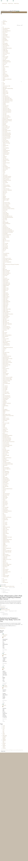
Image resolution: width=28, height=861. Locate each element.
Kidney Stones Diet (6, 364)
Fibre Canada (5, 243)
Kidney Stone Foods (7, 361)
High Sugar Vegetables (7, 323)
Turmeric (4, 515)
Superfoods (5, 74)
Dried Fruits (5, 212)
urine (4, 520)
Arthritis (4, 104)
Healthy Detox (5, 297)
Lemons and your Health (7, 377)
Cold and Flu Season (7, 177)
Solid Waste (5, 482)
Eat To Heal (5, 219)
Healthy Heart (5, 302)
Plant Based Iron (6, 436)
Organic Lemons (6, 418)
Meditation (5, 401)
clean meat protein (6, 167)
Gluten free (5, 46)
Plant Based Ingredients (7, 435)
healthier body (5, 287)
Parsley (4, 424)
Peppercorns (5, 429)
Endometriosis (5, 40)
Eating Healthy (5, 222)
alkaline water (5, 93)
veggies (4, 544)
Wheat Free (5, 566)
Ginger (4, 265)
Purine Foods (5, 451)
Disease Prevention (7, 207)
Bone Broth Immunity (7, 134)
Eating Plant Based (6, 223)
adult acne (5, 87)
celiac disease (5, 159)
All (3, 27)
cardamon (5, 156)
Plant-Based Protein (7, 61)
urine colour (5, 522)
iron (3, 346)
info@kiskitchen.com (5, 10)
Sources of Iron (6, 483)
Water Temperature (6, 555)
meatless (4, 400)
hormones (5, 330)
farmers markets (6, 237)
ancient (4, 94)
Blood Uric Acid (6, 128)
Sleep (4, 67)
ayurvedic (5, 114)
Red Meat (4, 458)
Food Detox (5, 254)
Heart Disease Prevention (8, 314)
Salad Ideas (5, 465)
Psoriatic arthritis (6, 450)
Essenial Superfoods (7, 234)
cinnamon (5, 165)
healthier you (5, 290)
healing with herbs (6, 284)
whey (4, 568)
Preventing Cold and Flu (7, 445)
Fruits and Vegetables (7, 261)
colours (4, 183)
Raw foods (5, 454)
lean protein (5, 371)
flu (3, 252)
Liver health (5, 388)
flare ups (4, 249)
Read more (3, 607)
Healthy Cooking (6, 296)
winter (4, 574)
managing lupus (6, 398)
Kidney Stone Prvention (7, 362)
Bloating (4, 124)
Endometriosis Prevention (8, 232)
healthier (4, 286)
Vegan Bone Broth (6, 527)
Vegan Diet (5, 530)
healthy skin (5, 307)
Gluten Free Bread (6, 270)
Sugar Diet (5, 496)
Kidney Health (5, 56)
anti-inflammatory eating (7, 99)
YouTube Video (5, 576)
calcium (4, 144)
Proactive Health (6, 446)
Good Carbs (5, 275)
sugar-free (5, 498)
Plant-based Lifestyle (7, 439)
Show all (19, 25)
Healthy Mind (5, 50)
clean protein (5, 169)
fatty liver (4, 239)
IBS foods (4, 333)
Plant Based (5, 434)
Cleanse (4, 170)
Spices (4, 69)
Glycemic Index (6, 274)
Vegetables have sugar (7, 537)
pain (3, 421)
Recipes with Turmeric (7, 457)
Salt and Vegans (6, 467)
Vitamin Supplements (7, 548)
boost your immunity (7, 136)
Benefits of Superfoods (7, 119)
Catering (4, 157)
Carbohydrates (6, 154)
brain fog (4, 139)
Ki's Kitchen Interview (7, 356)
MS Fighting (5, 409)
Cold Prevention (6, 178)
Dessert (4, 193)
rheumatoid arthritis (6, 462)
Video (4, 77)
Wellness (4, 561)
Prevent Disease (6, 444)
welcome (4, 560)
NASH (4, 413)
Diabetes (4, 38)
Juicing (4, 349)
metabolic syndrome (7, 403)
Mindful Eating (5, 405)
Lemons (4, 375)
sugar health (5, 497)
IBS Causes (5, 332)
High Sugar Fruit (6, 322)
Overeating (5, 420)
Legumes (4, 372)
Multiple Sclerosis (6, 60)
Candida (4, 149)
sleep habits (5, 477)
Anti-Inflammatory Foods (8, 100)
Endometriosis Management (8, 230)
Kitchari (4, 367)
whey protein (5, 570)
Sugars (4, 72)
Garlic (4, 263)
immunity (4, 340)
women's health (6, 575)
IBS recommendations (7, 335)
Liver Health (5, 58)
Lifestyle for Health (6, 380)
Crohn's (4, 187)
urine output (5, 524)
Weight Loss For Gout (7, 559)
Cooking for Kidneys (7, 186)
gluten (4, 268)
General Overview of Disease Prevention (11, 264)
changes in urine (6, 160)
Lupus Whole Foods (6, 397)
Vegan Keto (5, 532)
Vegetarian (5, 538)
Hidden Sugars (6, 317)
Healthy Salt (5, 306)
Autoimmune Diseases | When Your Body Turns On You (10, 619)
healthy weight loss (6, 311)
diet (3, 201)
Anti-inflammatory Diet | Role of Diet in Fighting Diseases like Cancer (11, 597)
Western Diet (5, 563)
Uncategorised (6, 76)
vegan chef (5, 528)
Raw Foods (5, 63)
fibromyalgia (5, 43)
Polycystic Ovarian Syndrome (8, 441)
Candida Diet (5, 151)
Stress (4, 70)
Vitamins (4, 549)
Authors (4, 23)
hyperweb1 (5, 579)
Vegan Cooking (6, 529)
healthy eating (5, 300)
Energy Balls (5, 233)
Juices (4, 55)
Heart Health (5, 51)
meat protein (5, 399)
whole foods (5, 572)
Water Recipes (6, 554)
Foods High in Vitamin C (7, 259)
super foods (5, 501)
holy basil (4, 325)
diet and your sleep (6, 203)
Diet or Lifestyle (6, 204)
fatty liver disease (6, 240)
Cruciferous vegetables (7, 190)
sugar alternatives (6, 493)
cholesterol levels (6, 162)
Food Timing (5, 255)
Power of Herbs (6, 442)
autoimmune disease (7, 109)
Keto (3, 351)
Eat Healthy (5, 39)
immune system (6, 338)
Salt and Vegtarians (6, 468)
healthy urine (5, 310)
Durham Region (6, 214)
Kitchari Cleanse (6, 368)
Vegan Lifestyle (6, 533)
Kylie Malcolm (5, 582)
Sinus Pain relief (6, 472)
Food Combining (6, 45)
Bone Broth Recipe (6, 135)
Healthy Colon (5, 295)
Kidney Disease (6, 357)
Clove (4, 171)
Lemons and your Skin (7, 378)
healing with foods (6, 283)
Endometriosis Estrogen (7, 229)
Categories (5, 21)
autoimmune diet (6, 108)
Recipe (4, 456)
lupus (4, 394)
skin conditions (6, 473)
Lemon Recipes (6, 373)
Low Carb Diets (6, 392)
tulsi (3, 513)
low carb (4, 59)
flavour (4, 250)
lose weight (5, 389)
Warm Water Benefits (7, 551)
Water (4, 80)
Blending (4, 123)
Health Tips (5, 49)
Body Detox (5, 129)
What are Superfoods (7, 564)
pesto (4, 432)
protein (4, 447)
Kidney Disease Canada (7, 358)
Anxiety (4, 103)
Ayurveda (5, 113)
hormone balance (6, 326)
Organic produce (6, 419)
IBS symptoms (5, 336)
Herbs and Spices (6, 53)
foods (4, 256)
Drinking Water (6, 213)
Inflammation (5, 342)
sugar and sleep (6, 494)
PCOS (4, 426)
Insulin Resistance (6, 344)
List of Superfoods (6, 383)
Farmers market (6, 235)
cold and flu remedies (7, 176)
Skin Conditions (6, 66)
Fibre (4, 41)
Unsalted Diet (5, 519)
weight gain (5, 556)
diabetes (4, 196)
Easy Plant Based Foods (7, 216)
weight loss (5, 558)
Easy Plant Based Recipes (8, 217)
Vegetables (5, 535)
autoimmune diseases (7, 110)
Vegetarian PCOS (6, 542)
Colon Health (5, 182)
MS (3, 408)
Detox (4, 195)
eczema (4, 224)
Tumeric (4, 514)
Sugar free (5, 71)
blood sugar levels (6, 126)
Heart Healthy (5, 315)
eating (4, 221)
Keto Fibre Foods (6, 352)
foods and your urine (7, 258)
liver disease (5, 387)
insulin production (6, 343)
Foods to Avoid (6, 260)
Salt (3, 65)
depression (5, 192)
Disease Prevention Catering (8, 208)
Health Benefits (6, 285)
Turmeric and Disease (7, 517)
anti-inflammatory (6, 28)
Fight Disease (5, 44)
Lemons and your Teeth (7, 379)
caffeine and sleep (6, 142)
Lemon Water (5, 374)
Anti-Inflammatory (6, 97)
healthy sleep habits (7, 309)
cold (3, 173)
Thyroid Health (5, 75)
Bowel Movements (6, 138)
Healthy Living (5, 304)
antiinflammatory (6, 102)
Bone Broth (5, 131)
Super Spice (5, 502)
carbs (4, 155)
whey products (6, 569)
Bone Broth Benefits (7, 133)
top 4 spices (5, 508)
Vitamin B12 (5, 545)
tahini (4, 506)
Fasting (4, 238)
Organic (4, 416)
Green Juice (5, 278)
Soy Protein (5, 485)
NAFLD (4, 411)
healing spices (5, 281)
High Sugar (5, 321)
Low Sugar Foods (6, 393)
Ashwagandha (6, 105)
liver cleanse (5, 385)
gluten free (5, 269)
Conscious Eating (6, 185)
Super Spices (5, 503)
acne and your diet (6, 85)
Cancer (4, 33)
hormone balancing (6, 327)
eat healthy (5, 218)
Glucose (4, 266)
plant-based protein (7, 440)
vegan (4, 525)
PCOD (4, 425)
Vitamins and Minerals (7, 79)
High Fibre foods (6, 320)
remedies (4, 461)
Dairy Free (5, 191)
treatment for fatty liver (7, 511)
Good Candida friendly (7, 48)
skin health (5, 475)
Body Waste (5, 32)
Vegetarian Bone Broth (7, 539)
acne (4, 84)
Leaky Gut (5, 369)
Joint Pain (4, 348)
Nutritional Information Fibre (8, 415)
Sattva (4, 470)
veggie (4, 543)
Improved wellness (6, 341)
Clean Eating (5, 34)
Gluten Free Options (7, 273)
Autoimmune (5, 29)
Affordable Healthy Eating (8, 88)
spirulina (4, 489)
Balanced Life (5, 118)
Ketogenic (5, 353)
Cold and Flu (5, 175)
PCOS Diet (5, 428)
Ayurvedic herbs (6, 115)
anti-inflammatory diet (7, 98)
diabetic (4, 197)
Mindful (4, 404)
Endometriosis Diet (6, 228)
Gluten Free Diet (6, 271)
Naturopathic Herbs (6, 414)
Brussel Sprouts (6, 141)
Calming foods (5, 145)
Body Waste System (7, 130)
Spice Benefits (5, 486)
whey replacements (7, 571)
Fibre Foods (5, 244)
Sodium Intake (5, 481)
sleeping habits (6, 478)
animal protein (5, 95)
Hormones (5, 54)
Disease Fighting (6, 206)
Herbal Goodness (6, 316)
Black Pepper (5, 121)
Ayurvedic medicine (6, 116)
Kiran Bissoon (5, 366)
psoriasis (4, 449)
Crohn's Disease (6, 188)
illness (4, 337)
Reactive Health (6, 455)
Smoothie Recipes (6, 480)
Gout (3, 276)
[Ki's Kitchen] (10, 3)
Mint (3, 406)
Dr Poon (4, 211)
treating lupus (5, 509)
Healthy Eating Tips (6, 301)
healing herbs (5, 280)
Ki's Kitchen (5, 354)
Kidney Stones (5, 363)
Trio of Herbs (5, 512)
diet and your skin (6, 202)
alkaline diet (5, 90)
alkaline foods (5, 92)
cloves (4, 172)
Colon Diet (5, 181)
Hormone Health (6, 328)
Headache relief (6, 279)
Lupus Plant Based (6, 395)
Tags (3, 22)
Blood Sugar (5, 125)
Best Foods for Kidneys (7, 120)
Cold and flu (5, 35)
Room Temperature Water (8, 463)
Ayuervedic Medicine (7, 112)
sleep (4, 476)
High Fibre (5, 318)
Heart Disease (5, 312)
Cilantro (4, 164)
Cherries (4, 161)
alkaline (4, 89)
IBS (3, 331)
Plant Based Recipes (7, 437)
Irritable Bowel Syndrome (8, 347)
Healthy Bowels (6, 294)
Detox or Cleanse (6, 37)
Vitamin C (4, 546)
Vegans (4, 534)
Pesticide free (5, 431)
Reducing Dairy (6, 460)
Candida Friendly (6, 152)
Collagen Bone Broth (7, 180)
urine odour (5, 523)
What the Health (6, 565)
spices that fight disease (7, 488)
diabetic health (6, 199)
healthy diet (5, 299)
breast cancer (5, 140)
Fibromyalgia (5, 247)
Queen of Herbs (6, 452)
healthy (4, 291)
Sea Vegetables (6, 471)
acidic (4, 83)
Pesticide (4, 430)
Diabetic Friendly (6, 198)
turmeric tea (5, 518)
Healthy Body (5, 292)
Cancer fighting (6, 147)
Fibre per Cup (5, 245)
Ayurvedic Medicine (6, 30)
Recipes (4, 64)
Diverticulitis (5, 209)
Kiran (4, 581)
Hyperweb (3, 751)
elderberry (5, 226)
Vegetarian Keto (6, 540)
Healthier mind (5, 289)
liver (3, 384)
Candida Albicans (6, 150)
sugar (4, 492)
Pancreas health (6, 423)
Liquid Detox (5, 382)
